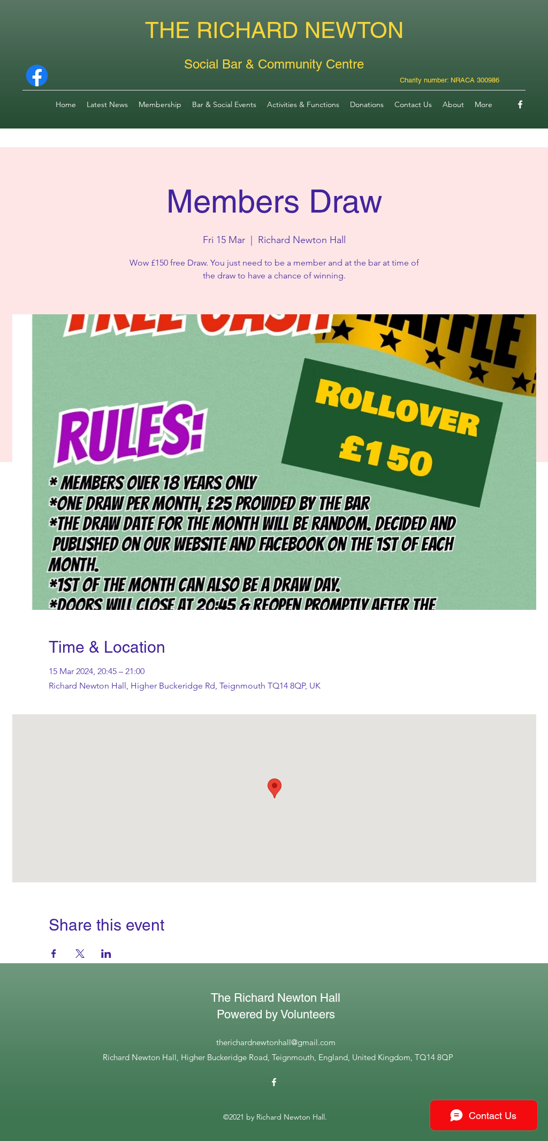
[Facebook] (520, 104)
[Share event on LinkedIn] (106, 953)
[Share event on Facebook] (54, 953)
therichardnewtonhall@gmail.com (276, 1042)
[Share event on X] (80, 953)
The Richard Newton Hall (275, 997)
